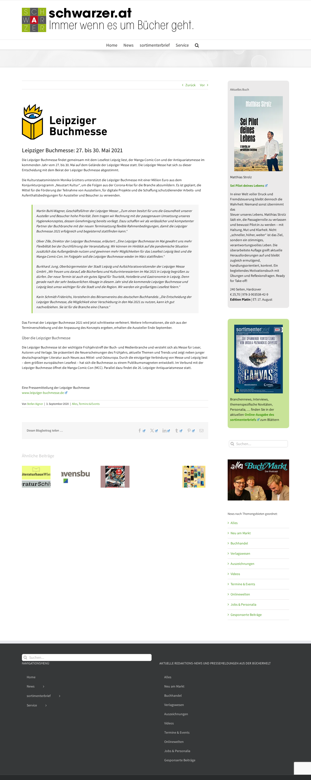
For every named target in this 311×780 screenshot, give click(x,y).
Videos (235, 574)
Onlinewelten (240, 594)
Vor (202, 85)
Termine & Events (89, 404)
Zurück (190, 85)
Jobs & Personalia (243, 604)
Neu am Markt (241, 533)
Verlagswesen (240, 553)
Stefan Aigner (35, 404)
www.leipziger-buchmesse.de (43, 392)
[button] (197, 45)
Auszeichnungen (242, 563)
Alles (75, 404)
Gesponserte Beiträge (246, 614)
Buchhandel (239, 543)
